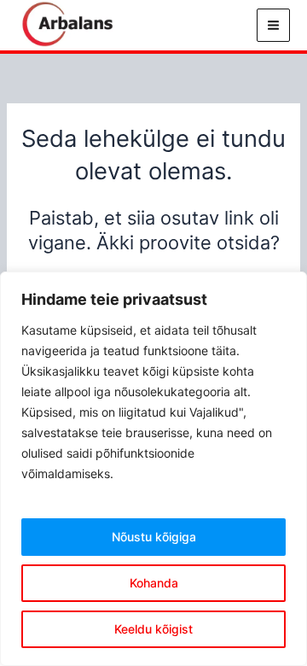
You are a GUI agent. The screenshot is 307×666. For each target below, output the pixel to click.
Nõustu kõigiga (154, 536)
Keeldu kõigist (153, 629)
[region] (153, 469)
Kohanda (154, 582)
